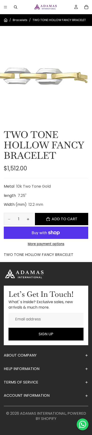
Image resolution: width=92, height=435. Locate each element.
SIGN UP (46, 334)
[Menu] (5, 7)
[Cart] (86, 7)
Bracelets (20, 20)
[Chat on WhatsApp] (82, 424)
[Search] (15, 7)
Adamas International (43, 413)
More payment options (46, 244)
